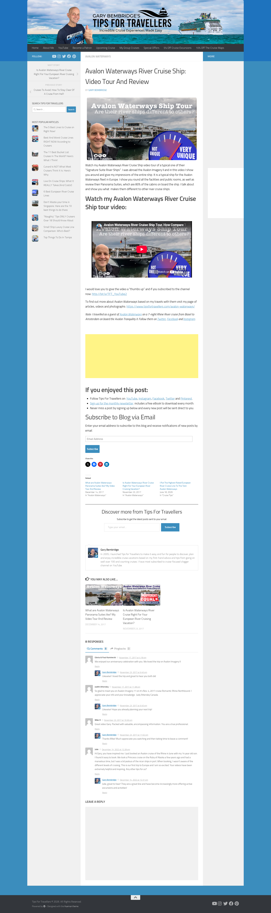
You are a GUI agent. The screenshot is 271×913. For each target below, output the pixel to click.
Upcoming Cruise (105, 47)
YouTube (63, 47)
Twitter (161, 319)
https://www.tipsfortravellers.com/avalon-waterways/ (161, 306)
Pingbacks (122, 648)
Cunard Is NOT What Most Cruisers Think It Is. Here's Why (57, 170)
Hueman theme (71, 906)
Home (35, 47)
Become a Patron (82, 47)
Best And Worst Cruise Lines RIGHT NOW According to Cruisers (58, 141)
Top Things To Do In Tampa (58, 237)
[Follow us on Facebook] (69, 56)
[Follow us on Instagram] (59, 56)
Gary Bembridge (97, 90)
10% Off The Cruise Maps (210, 47)
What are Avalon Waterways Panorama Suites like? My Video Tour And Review (100, 485)
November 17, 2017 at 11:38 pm (126, 687)
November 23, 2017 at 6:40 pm (133, 672)
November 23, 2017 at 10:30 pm (118, 720)
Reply (97, 666)
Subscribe (92, 449)
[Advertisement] (141, 356)
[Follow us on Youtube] (54, 56)
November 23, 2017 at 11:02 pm (134, 735)
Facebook (172, 319)
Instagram (189, 319)
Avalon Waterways (98, 56)
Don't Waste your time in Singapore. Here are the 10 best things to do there (58, 206)
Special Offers (151, 47)
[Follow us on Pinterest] (74, 56)
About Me (48, 47)
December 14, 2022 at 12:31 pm (134, 780)
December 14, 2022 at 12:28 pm (116, 749)
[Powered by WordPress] (44, 906)
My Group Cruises (129, 47)
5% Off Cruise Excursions (177, 47)
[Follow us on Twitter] (64, 56)
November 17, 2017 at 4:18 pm (132, 657)
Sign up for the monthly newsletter (111, 403)
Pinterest (186, 398)
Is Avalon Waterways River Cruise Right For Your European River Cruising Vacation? (138, 485)
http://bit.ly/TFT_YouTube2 (109, 294)
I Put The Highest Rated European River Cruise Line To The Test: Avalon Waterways (175, 485)
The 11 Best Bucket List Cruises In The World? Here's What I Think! (58, 156)
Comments (98, 648)
